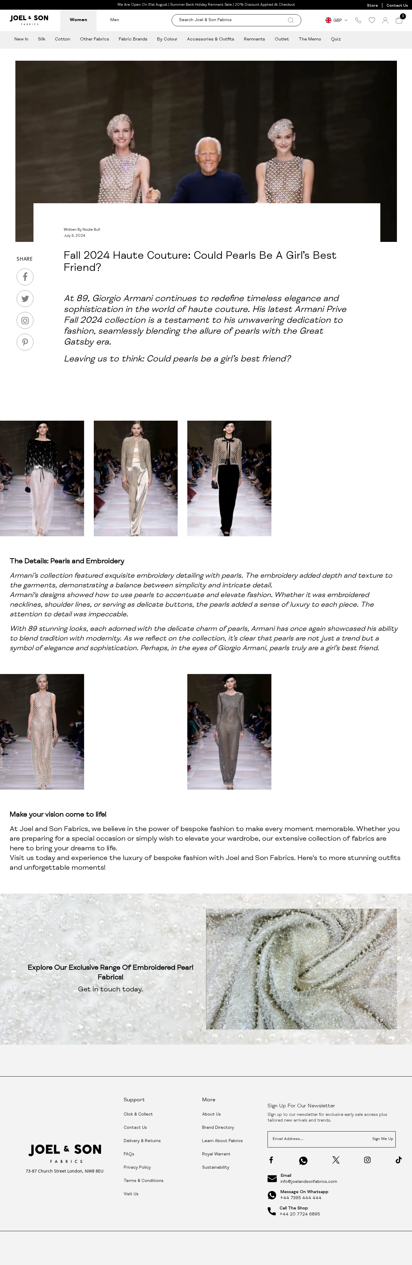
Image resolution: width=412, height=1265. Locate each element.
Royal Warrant (216, 1154)
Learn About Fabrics (222, 1141)
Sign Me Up (382, 1139)
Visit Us (131, 1194)
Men (114, 20)
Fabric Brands (133, 39)
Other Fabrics (94, 39)
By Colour (167, 39)
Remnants (254, 39)
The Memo (310, 39)
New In (21, 39)
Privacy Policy (137, 1168)
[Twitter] (336, 1160)
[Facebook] (271, 1160)
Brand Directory (218, 1128)
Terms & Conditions (143, 1181)
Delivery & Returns (142, 1141)
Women (78, 20)
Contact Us (397, 6)
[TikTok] (398, 1160)
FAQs (129, 1154)
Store (372, 6)
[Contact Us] (358, 20)
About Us (211, 1114)
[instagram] (25, 320)
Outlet (282, 39)
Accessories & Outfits (210, 39)
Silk (41, 39)
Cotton (62, 39)
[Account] (385, 20)
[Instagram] (367, 1160)
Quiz (336, 39)
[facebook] (25, 276)
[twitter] (25, 298)
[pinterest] (25, 342)
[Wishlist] (372, 20)
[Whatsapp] (303, 1160)
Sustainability (215, 1168)
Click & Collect (138, 1114)
